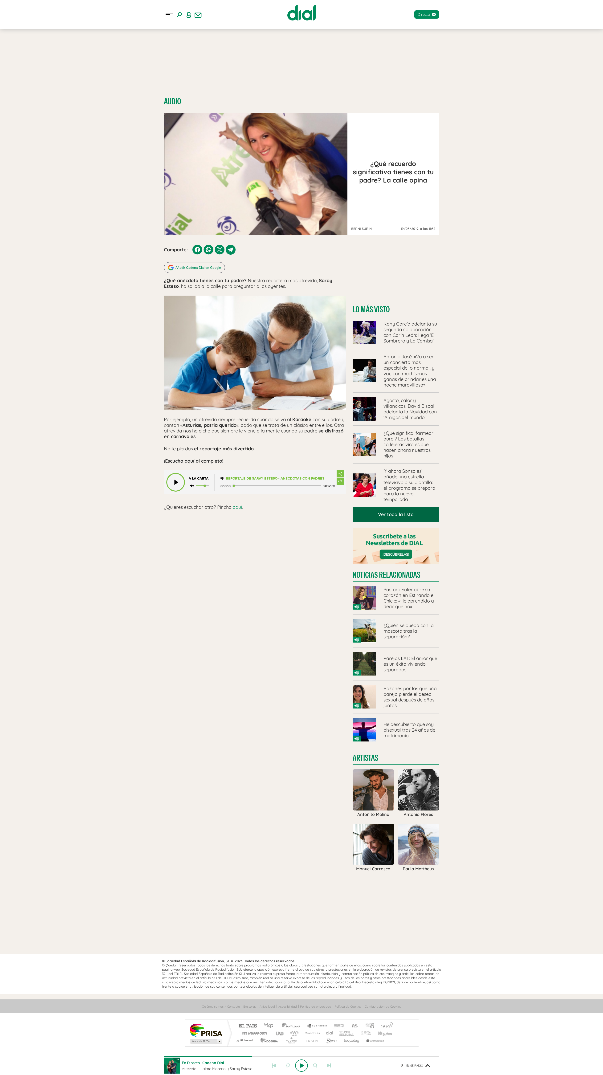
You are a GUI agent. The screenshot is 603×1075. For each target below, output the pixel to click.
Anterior (274, 1065)
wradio (294, 1033)
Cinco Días (311, 1033)
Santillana (292, 1026)
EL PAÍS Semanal (347, 1033)
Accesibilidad (287, 1006)
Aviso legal (267, 1006)
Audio (172, 101)
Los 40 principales (270, 1026)
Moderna (268, 1040)
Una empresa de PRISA (206, 1030)
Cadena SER (337, 1026)
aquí (237, 507)
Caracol (385, 1026)
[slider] (301, 1056)
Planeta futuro (364, 1033)
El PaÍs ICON (311, 1040)
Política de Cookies (347, 1006)
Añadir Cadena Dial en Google (198, 267)
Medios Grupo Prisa (206, 1041)
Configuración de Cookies (383, 1006)
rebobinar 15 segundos (287, 1065)
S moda (331, 1040)
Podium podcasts (291, 1040)
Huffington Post (254, 1033)
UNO (280, 1033)
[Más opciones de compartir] (340, 473)
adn (368, 1026)
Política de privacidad (315, 1006)
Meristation (374, 1040)
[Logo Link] (301, 12)
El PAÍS (247, 1026)
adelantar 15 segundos (315, 1065)
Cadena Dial (329, 1033)
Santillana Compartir (317, 1026)
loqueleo (352, 1040)
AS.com (352, 1026)
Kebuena (381, 1033)
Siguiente (328, 1065)
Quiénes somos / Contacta (221, 1006)
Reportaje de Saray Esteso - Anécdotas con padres (275, 478)
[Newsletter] (198, 14)
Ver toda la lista (396, 514)
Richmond (244, 1040)
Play (301, 1065)
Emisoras (249, 1006)
